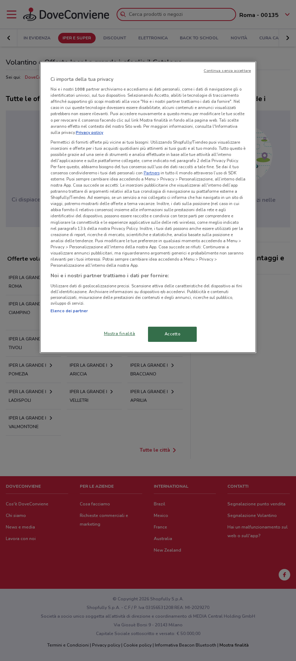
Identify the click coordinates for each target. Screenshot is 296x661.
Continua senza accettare (227, 70)
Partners (152, 173)
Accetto (172, 334)
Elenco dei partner (69, 311)
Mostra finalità (119, 333)
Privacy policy (89, 132)
